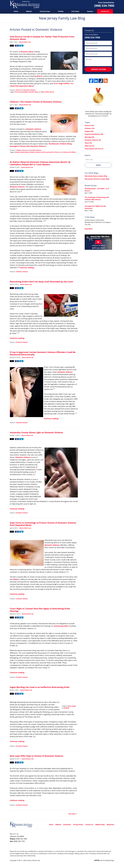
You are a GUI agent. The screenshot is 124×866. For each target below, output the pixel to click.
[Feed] (105, 81)
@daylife (66, 708)
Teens (88, 143)
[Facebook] (91, 81)
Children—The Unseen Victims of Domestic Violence (35, 101)
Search (98, 165)
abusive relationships (21, 152)
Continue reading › (27, 267)
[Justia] (101, 81)
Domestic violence (22, 457)
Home (16, 11)
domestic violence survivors (37, 152)
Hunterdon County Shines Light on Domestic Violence (36, 432)
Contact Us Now (98, 69)
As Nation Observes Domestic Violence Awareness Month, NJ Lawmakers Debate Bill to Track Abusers (40, 163)
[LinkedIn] (96, 81)
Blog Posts (110, 825)
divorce (39, 76)
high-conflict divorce (47, 92)
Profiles (60, 11)
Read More (88, 229)
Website (29, 11)
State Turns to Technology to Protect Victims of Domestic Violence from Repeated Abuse (43, 523)
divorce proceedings (21, 92)
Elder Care (89, 146)
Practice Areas (45, 11)
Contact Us (105, 11)
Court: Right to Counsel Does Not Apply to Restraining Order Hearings (40, 609)
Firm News (75, 11)
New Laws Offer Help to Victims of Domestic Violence (36, 755)
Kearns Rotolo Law (33, 860)
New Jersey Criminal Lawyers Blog (97, 179)
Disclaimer (67, 825)
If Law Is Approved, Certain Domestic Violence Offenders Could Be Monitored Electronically (43, 353)
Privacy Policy (78, 825)
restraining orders (61, 626)
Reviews (90, 11)
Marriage (89, 137)
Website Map (100, 825)
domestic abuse (27, 52)
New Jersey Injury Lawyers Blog (96, 176)
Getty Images (72, 706)
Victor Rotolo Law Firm (94, 149)
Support (89, 131)
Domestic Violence (29, 90)
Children (18, 150)
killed (15, 579)
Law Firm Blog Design (104, 860)
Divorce (18, 90)
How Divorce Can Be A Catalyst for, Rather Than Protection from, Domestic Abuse (42, 37)
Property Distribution (94, 134)
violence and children (69, 152)
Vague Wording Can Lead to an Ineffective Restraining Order (40, 687)
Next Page (72, 814)
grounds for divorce (53, 152)
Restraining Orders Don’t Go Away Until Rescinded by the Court (41, 281)
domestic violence (33, 129)
